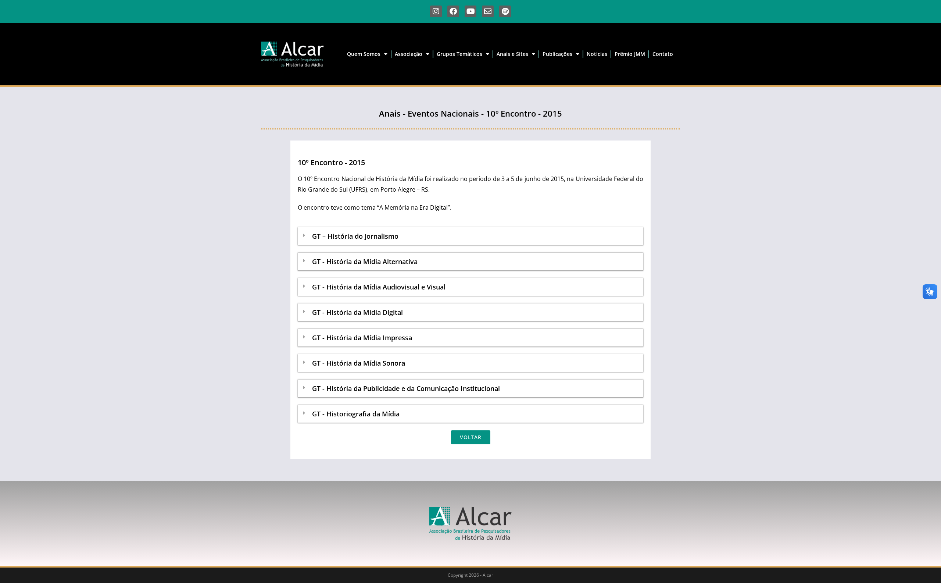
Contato (662, 53)
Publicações (557, 53)
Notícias (597, 53)
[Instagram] (436, 11)
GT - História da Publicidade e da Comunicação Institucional (406, 388)
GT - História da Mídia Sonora (358, 363)
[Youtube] (470, 11)
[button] (470, 236)
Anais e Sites (512, 53)
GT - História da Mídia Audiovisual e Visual (379, 286)
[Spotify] (505, 11)
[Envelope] (488, 11)
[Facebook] (453, 11)
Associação (408, 53)
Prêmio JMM (630, 53)
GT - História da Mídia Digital (357, 312)
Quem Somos (363, 53)
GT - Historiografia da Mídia (356, 413)
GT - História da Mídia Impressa (362, 337)
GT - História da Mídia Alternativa (365, 261)
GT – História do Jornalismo (355, 236)
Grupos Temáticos (459, 53)
